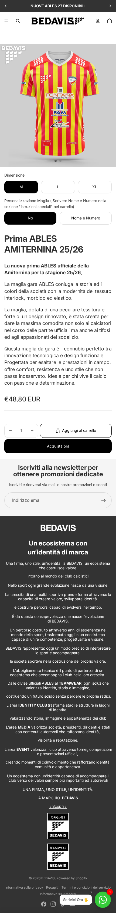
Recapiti (52, 887)
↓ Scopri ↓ (58, 806)
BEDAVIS (48, 878)
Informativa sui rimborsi (58, 894)
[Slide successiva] (110, 6)
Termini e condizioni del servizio (86, 887)
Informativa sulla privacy (24, 887)
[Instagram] (53, 904)
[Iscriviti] (103, 500)
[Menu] (6, 21)
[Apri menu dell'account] (98, 21)
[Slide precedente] (6, 6)
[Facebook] (43, 904)
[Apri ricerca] (18, 21)
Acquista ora (58, 446)
